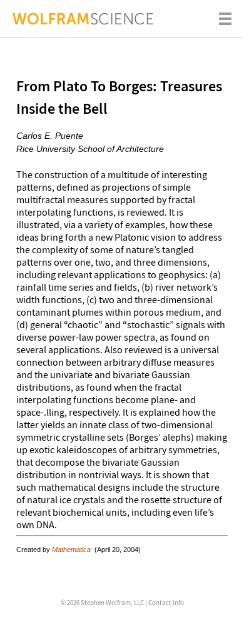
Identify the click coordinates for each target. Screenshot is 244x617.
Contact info (166, 602)
